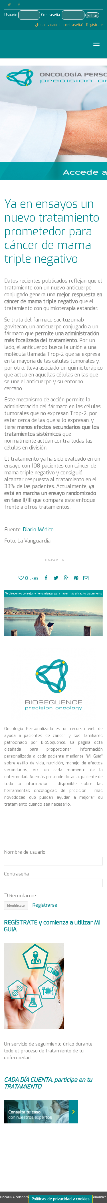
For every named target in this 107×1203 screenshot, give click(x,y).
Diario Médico (38, 529)
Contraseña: (51, 15)
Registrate (94, 25)
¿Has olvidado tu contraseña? (59, 25)
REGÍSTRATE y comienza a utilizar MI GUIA (52, 926)
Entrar (92, 15)
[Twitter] (9, 4)
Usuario (10, 15)
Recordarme (22, 895)
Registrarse (44, 905)
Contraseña (16, 874)
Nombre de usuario (24, 852)
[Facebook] (19, 4)
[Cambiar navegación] (96, 44)
